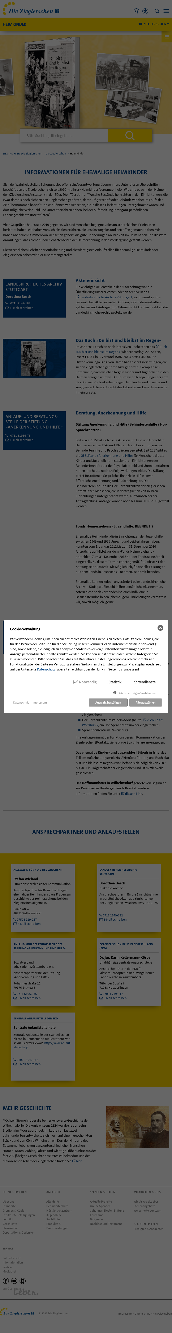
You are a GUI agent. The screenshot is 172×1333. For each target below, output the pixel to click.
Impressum (40, 702)
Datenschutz (46, 669)
